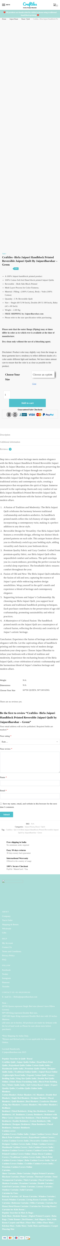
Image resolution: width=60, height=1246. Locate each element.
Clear (34, 384)
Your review (6, 749)
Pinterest (5, 982)
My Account (7, 943)
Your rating (5, 736)
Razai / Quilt (25, 19)
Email (3, 790)
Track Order (7, 920)
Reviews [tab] (5, 449)
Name (3, 777)
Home (4, 19)
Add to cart (27, 403)
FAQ (4, 959)
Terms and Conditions (11, 951)
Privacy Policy (8, 955)
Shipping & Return (10, 924)
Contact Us (7, 947)
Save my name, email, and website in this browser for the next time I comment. (28, 805)
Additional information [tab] (10, 442)
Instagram (6, 978)
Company (6, 916)
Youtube (5, 986)
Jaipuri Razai (13, 19)
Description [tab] (5, 435)
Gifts (4, 933)
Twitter (5, 974)
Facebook (6, 970)
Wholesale (7, 928)
